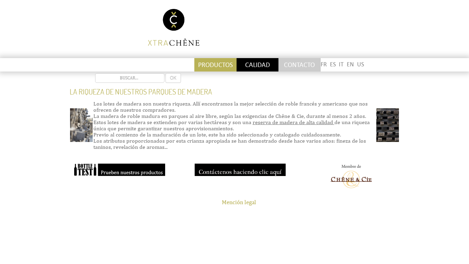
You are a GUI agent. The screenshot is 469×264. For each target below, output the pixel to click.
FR (324, 64)
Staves (133, 64)
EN (350, 64)
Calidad (257, 64)
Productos (215, 64)
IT (341, 64)
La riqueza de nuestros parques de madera (141, 92)
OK (173, 78)
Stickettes (91, 64)
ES (333, 64)
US (360, 64)
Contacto (299, 64)
